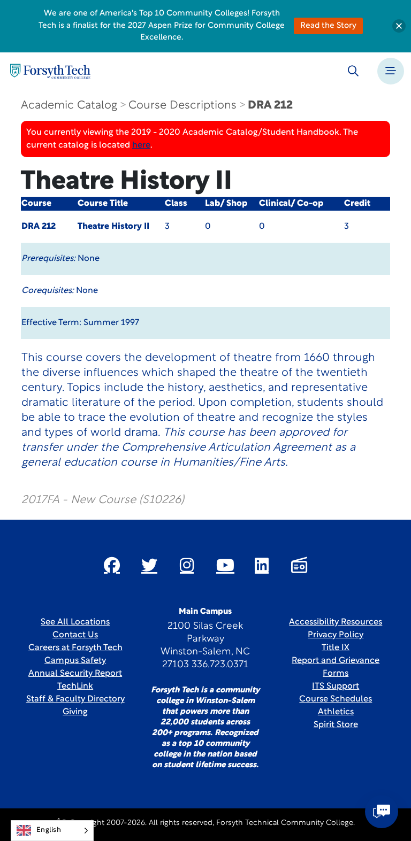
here (141, 145)
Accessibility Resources (335, 622)
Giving (75, 712)
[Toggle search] (353, 71)
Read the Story (328, 26)
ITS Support (335, 686)
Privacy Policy (335, 635)
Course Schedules (335, 699)
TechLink (75, 686)
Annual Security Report (75, 673)
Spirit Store (336, 725)
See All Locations (75, 622)
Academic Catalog (69, 105)
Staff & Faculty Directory (75, 699)
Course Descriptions (182, 105)
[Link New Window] (112, 565)
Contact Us (75, 635)
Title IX (335, 648)
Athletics (336, 712)
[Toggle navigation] (390, 71)
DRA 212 (270, 105)
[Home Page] (50, 71)
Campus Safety (75, 661)
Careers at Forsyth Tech (75, 648)
